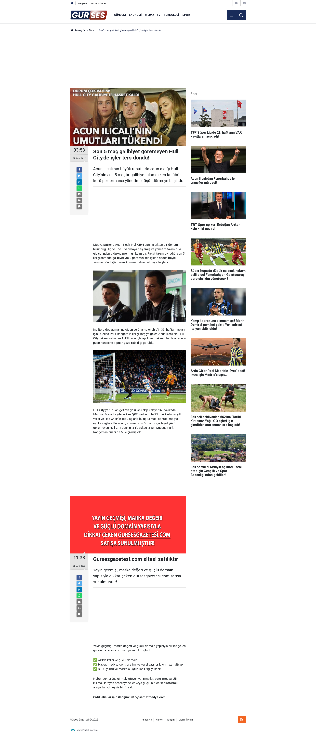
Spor (186, 14)
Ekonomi (135, 14)
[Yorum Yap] (79, 206)
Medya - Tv (152, 14)
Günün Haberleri (98, 3)
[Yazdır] (79, 200)
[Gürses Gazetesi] (88, 14)
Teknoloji (171, 14)
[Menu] (231, 15)
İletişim (171, 719)
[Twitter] (79, 176)
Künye (159, 719)
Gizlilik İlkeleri (186, 719)
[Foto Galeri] (244, 3)
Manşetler (82, 3)
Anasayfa (147, 719)
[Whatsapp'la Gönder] (79, 188)
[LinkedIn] (79, 182)
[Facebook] (79, 169)
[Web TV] (236, 3)
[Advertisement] (54, 81)
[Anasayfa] (72, 3)
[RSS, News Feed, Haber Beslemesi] (242, 719)
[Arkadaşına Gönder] (79, 194)
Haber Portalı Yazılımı (87, 730)
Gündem (120, 14)
